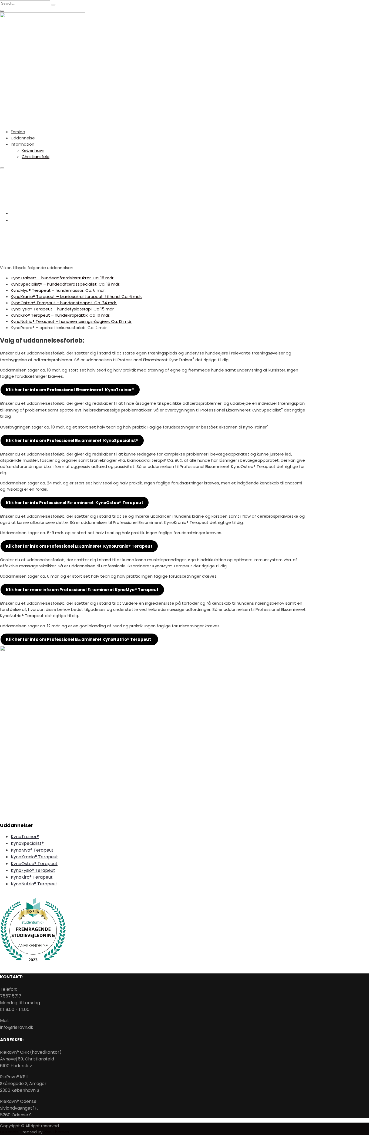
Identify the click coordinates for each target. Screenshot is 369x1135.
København (33, 150)
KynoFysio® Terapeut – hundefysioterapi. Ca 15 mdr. (63, 309)
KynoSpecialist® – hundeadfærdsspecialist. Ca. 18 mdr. (65, 284)
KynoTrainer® (25, 836)
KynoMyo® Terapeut (32, 850)
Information (22, 144)
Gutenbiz (9, 1132)
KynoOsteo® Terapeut (34, 864)
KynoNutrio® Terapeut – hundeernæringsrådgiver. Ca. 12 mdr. (71, 321)
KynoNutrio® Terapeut (34, 884)
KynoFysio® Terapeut (33, 870)
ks (70, 390)
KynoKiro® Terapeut (32, 877)
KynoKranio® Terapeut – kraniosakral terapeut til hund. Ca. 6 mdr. (76, 296)
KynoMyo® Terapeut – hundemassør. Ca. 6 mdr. (58, 290)
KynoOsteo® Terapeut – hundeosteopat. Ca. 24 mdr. (64, 303)
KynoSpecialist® (27, 843)
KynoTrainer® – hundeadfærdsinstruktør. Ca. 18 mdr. (62, 278)
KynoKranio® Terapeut (34, 857)
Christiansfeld (35, 156)
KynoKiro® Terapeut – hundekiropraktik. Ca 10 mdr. (60, 315)
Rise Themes (56, 1132)
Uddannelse (23, 138)
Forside (18, 132)
